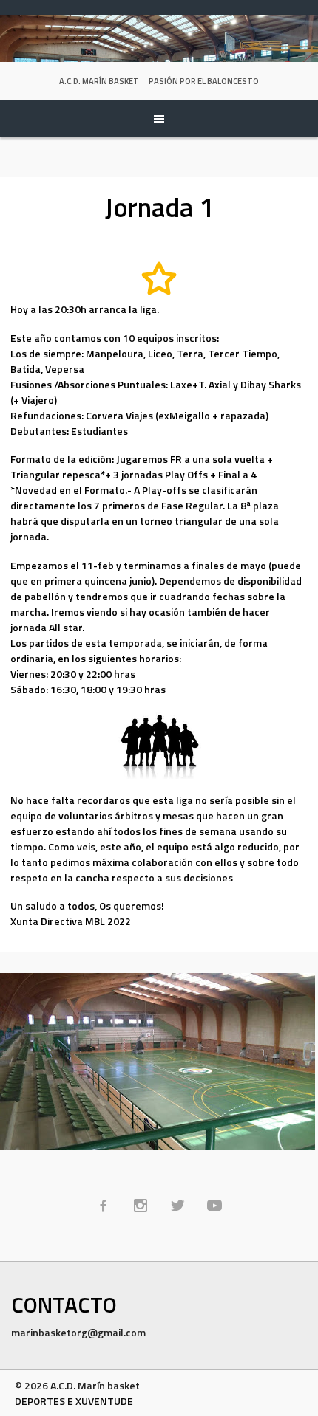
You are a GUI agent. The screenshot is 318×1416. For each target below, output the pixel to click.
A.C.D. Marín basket (99, 81)
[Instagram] (140, 1205)
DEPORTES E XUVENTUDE (74, 1401)
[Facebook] (103, 1205)
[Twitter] (177, 1205)
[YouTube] (214, 1205)
